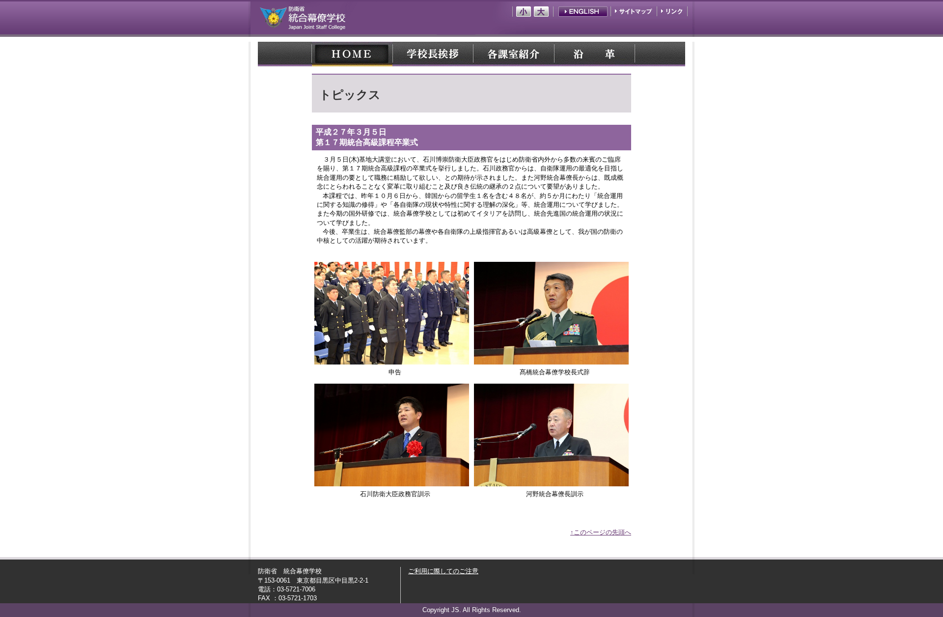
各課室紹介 (513, 54)
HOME (352, 54)
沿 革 (594, 54)
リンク (671, 11)
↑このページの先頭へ (600, 532)
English (583, 11)
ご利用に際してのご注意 (443, 571)
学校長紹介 (432, 54)
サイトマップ (634, 11)
